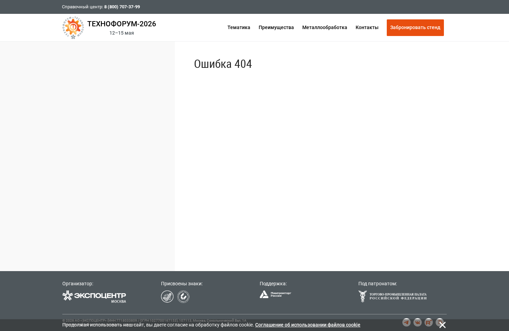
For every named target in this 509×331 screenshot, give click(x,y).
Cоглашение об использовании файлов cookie (307, 325)
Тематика (238, 27)
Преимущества (276, 27)
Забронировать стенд (415, 27)
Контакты (367, 27)
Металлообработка (324, 27)
